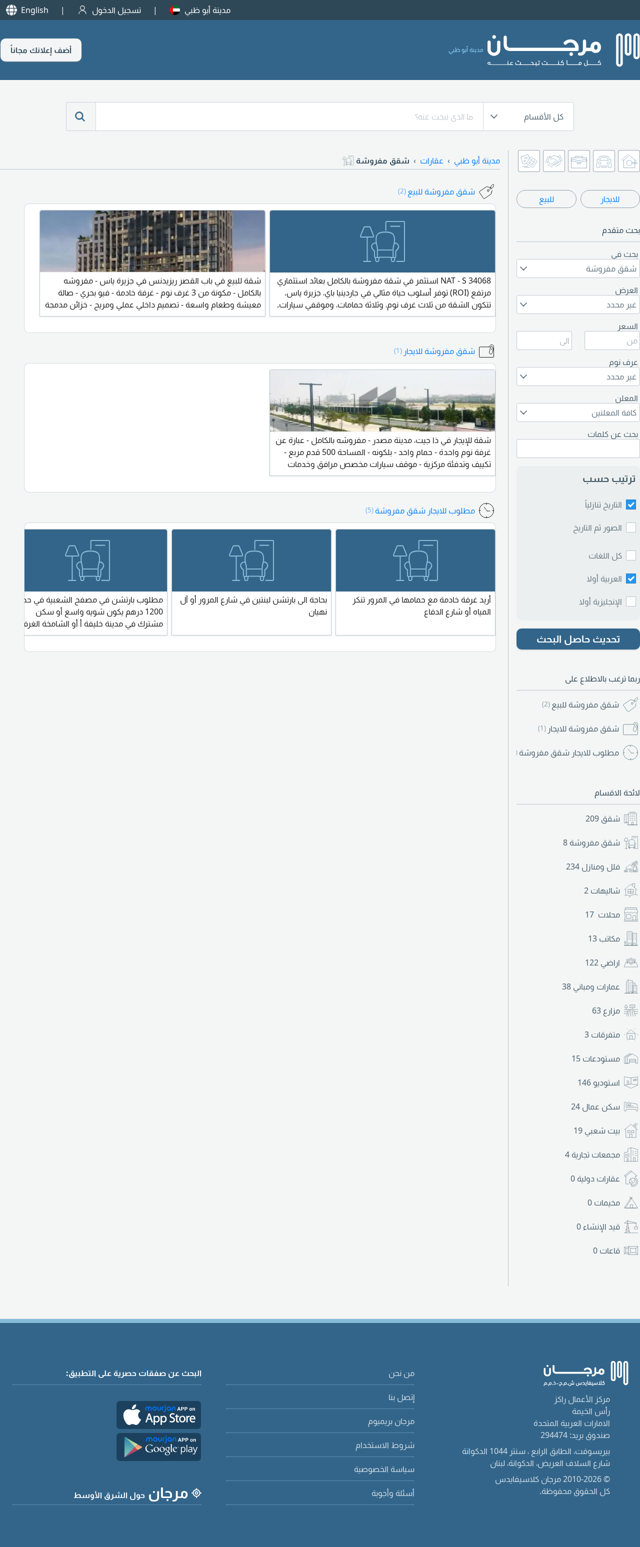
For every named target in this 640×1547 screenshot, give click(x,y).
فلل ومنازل (593, 866)
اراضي (602, 962)
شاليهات (602, 890)
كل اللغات (605, 555)
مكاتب (604, 938)
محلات (602, 914)
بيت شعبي (597, 1130)
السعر (628, 326)
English (34, 10)
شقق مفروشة (591, 842)
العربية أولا (604, 579)
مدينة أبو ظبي (207, 10)
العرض (626, 290)
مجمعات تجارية (592, 1154)
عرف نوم (623, 362)
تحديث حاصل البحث (578, 639)
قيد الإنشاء (598, 1226)
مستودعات (596, 1058)
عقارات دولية (595, 1178)
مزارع (606, 1010)
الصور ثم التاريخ (597, 527)
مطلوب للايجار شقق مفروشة (566, 752)
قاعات (606, 1250)
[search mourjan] (81, 116)
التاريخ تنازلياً (603, 505)
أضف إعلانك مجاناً (41, 50)
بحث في (624, 254)
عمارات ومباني (591, 986)
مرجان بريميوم (391, 1421)
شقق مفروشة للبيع (580, 704)
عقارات (432, 160)
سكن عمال (595, 1106)
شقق (603, 818)
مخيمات (604, 1202)
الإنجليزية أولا (600, 601)
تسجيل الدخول (116, 10)
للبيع (546, 199)
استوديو (599, 1082)
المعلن (626, 398)
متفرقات (602, 1034)
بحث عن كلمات (613, 434)
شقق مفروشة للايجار (578, 728)
